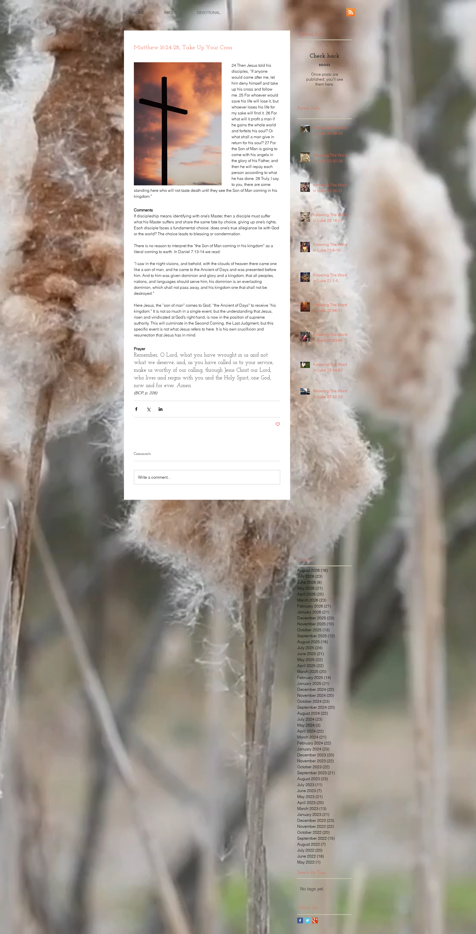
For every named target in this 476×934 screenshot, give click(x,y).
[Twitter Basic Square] (307, 920)
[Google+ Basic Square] (315, 920)
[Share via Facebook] (136, 409)
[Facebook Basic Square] (300, 920)
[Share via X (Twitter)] (148, 409)
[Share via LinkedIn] (160, 409)
